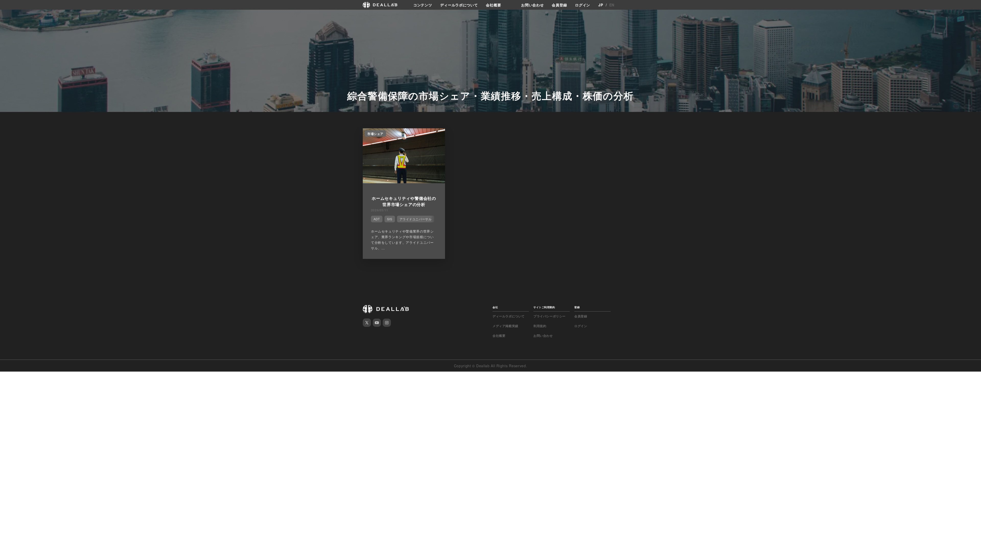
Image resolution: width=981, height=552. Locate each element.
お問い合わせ (532, 4)
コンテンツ (422, 4)
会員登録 (559, 4)
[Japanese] (13, 16)
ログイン (582, 4)
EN (611, 4)
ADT (376, 219)
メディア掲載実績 (505, 326)
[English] (4, 16)
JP (600, 4)
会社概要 (493, 4)
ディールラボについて (459, 4)
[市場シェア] (404, 181)
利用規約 (539, 326)
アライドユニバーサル (416, 219)
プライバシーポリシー (549, 316)
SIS (389, 219)
